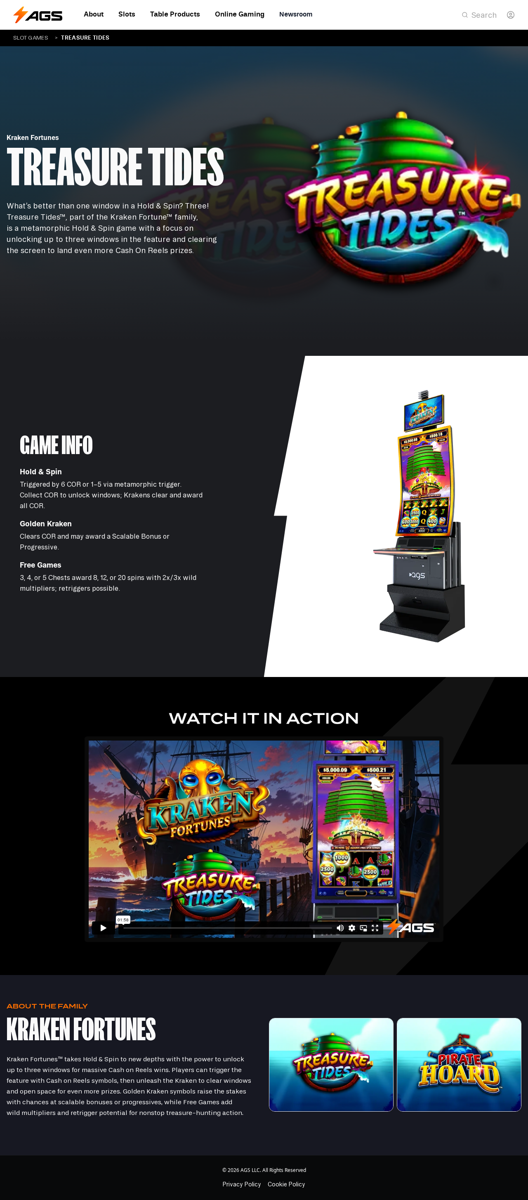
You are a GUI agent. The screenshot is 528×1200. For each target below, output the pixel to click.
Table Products (175, 14)
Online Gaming (239, 14)
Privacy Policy (242, 1184)
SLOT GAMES (30, 38)
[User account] (511, 15)
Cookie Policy (286, 1184)
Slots (126, 14)
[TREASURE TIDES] (331, 1065)
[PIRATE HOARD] (459, 1065)
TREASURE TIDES (85, 37)
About (94, 14)
